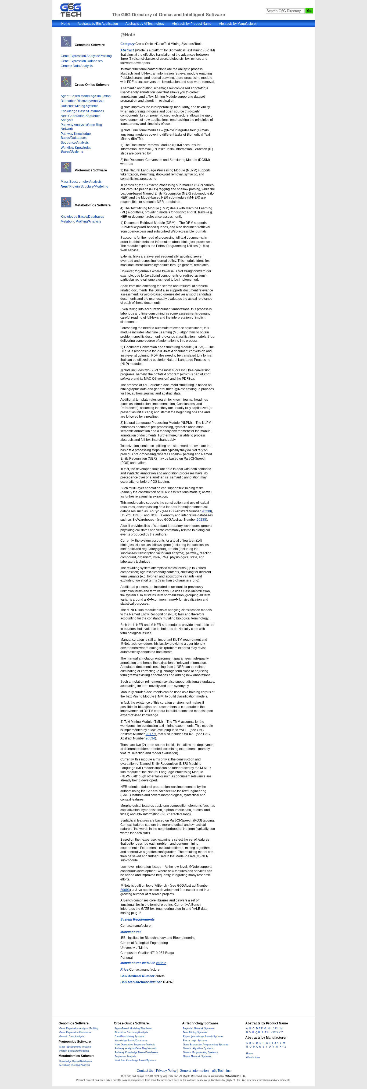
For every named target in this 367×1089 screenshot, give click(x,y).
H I (269, 1028)
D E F (259, 1028)
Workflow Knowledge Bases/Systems (76, 150)
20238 (201, 519)
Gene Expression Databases (82, 61)
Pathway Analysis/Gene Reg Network (136, 1048)
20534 (150, 738)
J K (276, 1043)
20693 (125, 890)
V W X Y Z (277, 1032)
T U (267, 1032)
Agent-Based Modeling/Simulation (86, 96)
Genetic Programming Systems (200, 1052)
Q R (258, 1032)
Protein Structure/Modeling (84, 186)
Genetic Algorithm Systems (198, 1048)
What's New (253, 1057)
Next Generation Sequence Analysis (135, 1044)
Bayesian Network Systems (198, 1028)
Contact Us (145, 1071)
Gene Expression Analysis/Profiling (86, 56)
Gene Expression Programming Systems (205, 1044)
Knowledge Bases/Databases (82, 111)
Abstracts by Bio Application (98, 24)
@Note (161, 963)
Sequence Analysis (75, 143)
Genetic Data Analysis (77, 66)
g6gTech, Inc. (221, 1071)
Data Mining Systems (195, 1032)
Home (65, 24)
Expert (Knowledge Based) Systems (203, 1036)
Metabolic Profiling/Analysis (81, 221)
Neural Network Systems (197, 1056)
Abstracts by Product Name (191, 24)
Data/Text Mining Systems (79, 106)
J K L (276, 1028)
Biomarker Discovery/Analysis (82, 101)
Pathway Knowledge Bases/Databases (76, 136)
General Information (194, 1071)
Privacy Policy (166, 1071)
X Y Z (283, 1046)
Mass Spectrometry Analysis (81, 182)
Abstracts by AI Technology (144, 24)
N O (248, 1032)
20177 (150, 734)
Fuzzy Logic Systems (195, 1040)
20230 (206, 511)
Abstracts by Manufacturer (238, 24)
